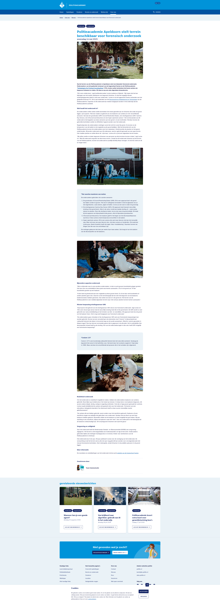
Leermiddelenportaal (66, 569)
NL (156, 3)
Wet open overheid (117, 581)
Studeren (79, 12)
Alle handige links (65, 581)
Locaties (87, 578)
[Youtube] (150, 584)
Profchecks (63, 575)
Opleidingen (70, 12)
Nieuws (74, 17)
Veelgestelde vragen (100, 552)
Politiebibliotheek (65, 572)
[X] (154, 584)
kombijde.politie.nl (142, 572)
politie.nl (139, 569)
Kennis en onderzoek (91, 12)
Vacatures (114, 578)
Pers (112, 575)
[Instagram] (142, 584)
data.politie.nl (141, 575)
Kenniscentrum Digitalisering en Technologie (123, 99)
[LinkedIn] (138, 584)
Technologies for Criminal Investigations (90, 88)
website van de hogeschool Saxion (127, 453)
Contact (113, 569)
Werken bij (104, 12)
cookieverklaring (92, 599)
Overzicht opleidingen (92, 569)
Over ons (113, 12)
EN (159, 3)
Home (61, 12)
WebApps (63, 578)
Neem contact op (119, 552)
